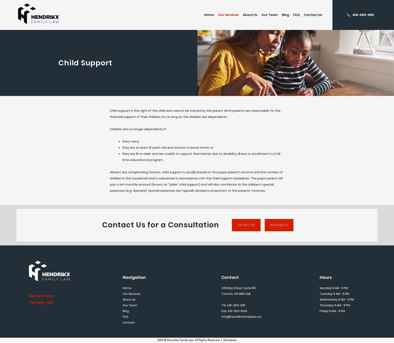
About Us (129, 299)
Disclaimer (230, 340)
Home (127, 288)
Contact (129, 322)
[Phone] (349, 15)
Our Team (130, 305)
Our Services (132, 294)
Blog (126, 311)
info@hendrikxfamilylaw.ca (241, 317)
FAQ (125, 317)
